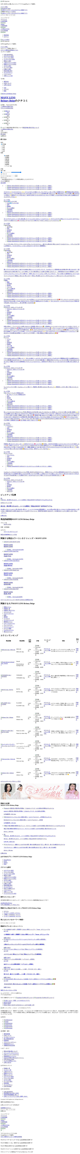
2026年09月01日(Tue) (6, 903)
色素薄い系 (7, 608)
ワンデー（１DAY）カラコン (12, 913)
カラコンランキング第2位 (47, 676)
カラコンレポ (7, 612)
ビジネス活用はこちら (10, 1061)
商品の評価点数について (11, 1051)
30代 (3, 149)
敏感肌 (7, 164)
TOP (5, 87)
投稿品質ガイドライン (10, 1056)
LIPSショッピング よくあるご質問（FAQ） (16, 1096)
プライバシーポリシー (10, 1042)
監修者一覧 (7, 1068)
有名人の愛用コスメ (9, 888)
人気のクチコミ (8, 1071)
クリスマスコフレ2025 (10, 893)
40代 (3, 151)
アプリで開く (4, 7)
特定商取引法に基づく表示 (11, 1093)
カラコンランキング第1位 (47, 650)
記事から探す (7, 69)
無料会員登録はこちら (12, 50)
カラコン (6, 911)
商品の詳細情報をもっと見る (9, 534)
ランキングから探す (9, 59)
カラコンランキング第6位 (47, 746)
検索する (7, 181)
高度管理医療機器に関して (11, 1094)
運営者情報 (7, 1034)
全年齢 (4, 144)
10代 (3, 146)
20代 (3, 147)
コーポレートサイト (9, 1037)
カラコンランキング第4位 (47, 690)
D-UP (5, 861)
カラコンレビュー (9, 626)
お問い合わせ (7, 85)
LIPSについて (7, 83)
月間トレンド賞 (8, 75)
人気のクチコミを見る (10, 62)
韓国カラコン (7, 607)
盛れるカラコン (8, 631)
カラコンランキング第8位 (47, 759)
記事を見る (4, 853)
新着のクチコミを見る (10, 64)
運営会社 (6, 81)
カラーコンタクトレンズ (11, 531)
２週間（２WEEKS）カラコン (12, 914)
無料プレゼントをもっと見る (9, 990)
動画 (5, 91)
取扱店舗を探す (8, 71)
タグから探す (7, 66)
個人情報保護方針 (9, 1039)
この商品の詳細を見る (7, 106)
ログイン (6, 36)
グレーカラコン (8, 625)
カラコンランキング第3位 (47, 663)
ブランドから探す (9, 57)
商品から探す (7, 61)
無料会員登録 (18, 1136)
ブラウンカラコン (9, 613)
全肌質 (7, 155)
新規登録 (6, 35)
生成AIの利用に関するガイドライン (14, 1057)
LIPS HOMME (7, 1086)
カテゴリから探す (9, 56)
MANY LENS (8, 97)
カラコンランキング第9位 (47, 773)
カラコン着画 (7, 628)
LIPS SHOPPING (8, 54)
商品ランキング (8, 1075)
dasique (6, 862)
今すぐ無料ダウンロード (7, 1136)
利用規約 (6, 1040)
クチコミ (6, 89)
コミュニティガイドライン (11, 1053)
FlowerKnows (7, 859)
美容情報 (6, 1083)
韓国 (5, 615)
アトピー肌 (8, 166)
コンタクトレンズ (9, 620)
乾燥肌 (7, 161)
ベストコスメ (7, 74)
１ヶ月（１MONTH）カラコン (12, 916)
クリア (2, 181)
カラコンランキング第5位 (47, 718)
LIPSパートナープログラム (11, 1054)
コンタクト (7, 618)
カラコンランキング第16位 (47, 732)
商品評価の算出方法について (31, 127)
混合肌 (7, 162)
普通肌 (7, 157)
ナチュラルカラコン (9, 623)
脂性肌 (7, 159)
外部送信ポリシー (9, 1043)
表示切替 (3, 183)
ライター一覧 (7, 1070)
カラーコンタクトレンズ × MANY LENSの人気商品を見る (17, 599)
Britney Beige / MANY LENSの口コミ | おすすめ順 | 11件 (19, 1005)
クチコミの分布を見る (7, 108)
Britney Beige (8, 100)
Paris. (5, 864)
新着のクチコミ (8, 1073)
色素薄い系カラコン (9, 610)
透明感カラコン (8, 622)
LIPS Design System (9, 1059)
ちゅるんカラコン (9, 630)
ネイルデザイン (8, 72)
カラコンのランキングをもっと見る (11, 781)
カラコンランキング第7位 (47, 704)
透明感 (6, 617)
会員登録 (3, 1107)
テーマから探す (8, 67)
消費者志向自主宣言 (9, 1045)
